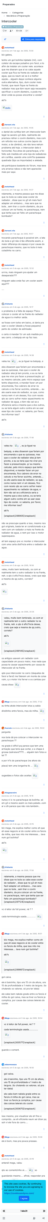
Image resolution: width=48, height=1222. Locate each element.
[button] (4, 1218)
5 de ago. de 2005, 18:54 (31, 1018)
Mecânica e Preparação (13, 27)
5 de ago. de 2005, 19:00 (23, 1068)
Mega (7, 702)
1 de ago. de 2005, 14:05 (23, 128)
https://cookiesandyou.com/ (19, 1193)
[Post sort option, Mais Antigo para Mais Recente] (5, 39)
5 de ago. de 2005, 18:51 (31, 934)
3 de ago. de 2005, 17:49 (23, 437)
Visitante (9, 304)
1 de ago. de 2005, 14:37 (23, 190)
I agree (24, 1198)
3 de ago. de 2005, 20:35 (23, 612)
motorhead (9, 48)
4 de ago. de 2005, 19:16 (23, 796)
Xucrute (8, 728)
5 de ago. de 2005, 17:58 (23, 870)
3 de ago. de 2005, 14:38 (23, 355)
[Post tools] (44, 117)
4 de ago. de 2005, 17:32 (31, 702)
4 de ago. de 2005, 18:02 (34, 728)
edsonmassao (11, 1064)
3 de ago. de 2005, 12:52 (23, 268)
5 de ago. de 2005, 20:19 (23, 1159)
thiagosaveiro (11, 793)
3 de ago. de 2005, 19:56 (23, 565)
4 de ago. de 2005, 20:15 (23, 824)
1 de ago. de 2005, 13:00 (23, 51)
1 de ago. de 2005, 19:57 (23, 234)
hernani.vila (10, 125)
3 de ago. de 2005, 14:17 (23, 307)
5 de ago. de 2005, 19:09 (31, 1137)
